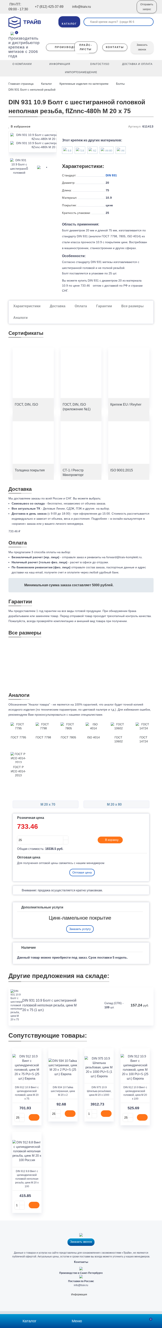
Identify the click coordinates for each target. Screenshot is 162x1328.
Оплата (81, 306)
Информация (79, 1294)
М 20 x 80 (115, 804)
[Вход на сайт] (128, 10)
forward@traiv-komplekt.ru (124, 557)
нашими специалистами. (86, 714)
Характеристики (26, 306)
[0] (12, 33)
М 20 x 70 (47, 804)
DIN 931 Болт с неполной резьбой (31, 89)
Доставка (57, 306)
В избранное (20, 126)
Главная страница (21, 83)
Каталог (46, 83)
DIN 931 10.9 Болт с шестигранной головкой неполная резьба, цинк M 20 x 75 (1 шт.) (49, 1005)
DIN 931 (111, 175)
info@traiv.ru (81, 1285)
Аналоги (20, 317)
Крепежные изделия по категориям (83, 83)
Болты (120, 83)
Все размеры (132, 306)
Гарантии (104, 306)
